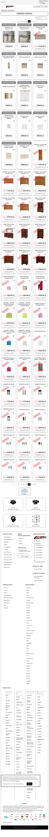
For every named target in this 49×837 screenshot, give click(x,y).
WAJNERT (40, 744)
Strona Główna (7, 537)
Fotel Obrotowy (30, 597)
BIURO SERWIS (9, 725)
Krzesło (28, 613)
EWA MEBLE (8, 764)
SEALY (39, 704)
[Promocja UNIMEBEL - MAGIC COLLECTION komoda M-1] (5, 230)
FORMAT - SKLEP (19, 704)
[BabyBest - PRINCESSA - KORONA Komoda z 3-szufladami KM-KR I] (24, 341)
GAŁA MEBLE (19, 719)
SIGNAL (39, 710)
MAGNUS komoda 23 (40, 459)
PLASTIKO (29, 792)
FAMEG (17, 699)
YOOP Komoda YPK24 (40, 57)
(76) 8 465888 (38, 552)
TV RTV (28, 671)
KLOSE (17, 761)
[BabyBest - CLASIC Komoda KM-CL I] (40, 341)
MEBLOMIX (29, 740)
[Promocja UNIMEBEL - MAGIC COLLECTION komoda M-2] (36, 204)
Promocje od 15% (8, 557)
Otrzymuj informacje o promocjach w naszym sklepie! (24, 551)
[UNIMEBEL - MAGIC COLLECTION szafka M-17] (40, 259)
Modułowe (28, 635)
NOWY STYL (29, 768)
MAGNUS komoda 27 (24, 435)
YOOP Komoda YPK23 (24, 57)
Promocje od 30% (8, 562)
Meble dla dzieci (7, 595)
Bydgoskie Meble (9, 730)
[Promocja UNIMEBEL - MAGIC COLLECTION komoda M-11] (5, 256)
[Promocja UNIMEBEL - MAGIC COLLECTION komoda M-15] (21, 230)
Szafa (27, 660)
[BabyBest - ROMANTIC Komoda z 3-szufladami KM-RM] (9, 367)
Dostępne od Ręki (8, 554)
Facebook (21, 538)
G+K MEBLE (18, 712)
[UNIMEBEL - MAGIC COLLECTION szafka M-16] (24, 259)
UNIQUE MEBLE (41, 739)
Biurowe (5, 587)
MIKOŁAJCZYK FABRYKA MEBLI (30, 743)
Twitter (20, 541)
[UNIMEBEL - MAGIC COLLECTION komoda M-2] (40, 207)
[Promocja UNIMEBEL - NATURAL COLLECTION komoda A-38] (36, 152)
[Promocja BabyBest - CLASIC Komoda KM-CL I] (36, 338)
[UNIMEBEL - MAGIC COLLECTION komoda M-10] (40, 233)
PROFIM (28, 797)
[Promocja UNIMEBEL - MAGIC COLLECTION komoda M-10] (36, 230)
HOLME (17, 744)
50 (18, 21)
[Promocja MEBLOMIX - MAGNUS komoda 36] (5, 388)
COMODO (8, 740)
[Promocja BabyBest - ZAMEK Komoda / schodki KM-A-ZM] (36, 282)
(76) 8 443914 (38, 550)
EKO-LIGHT (8, 758)
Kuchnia (28, 615)
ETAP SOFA (8, 761)
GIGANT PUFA (19, 724)
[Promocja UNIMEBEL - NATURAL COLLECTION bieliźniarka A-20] (36, 178)
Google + (21, 543)
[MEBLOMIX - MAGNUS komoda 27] (24, 442)
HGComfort (18, 741)
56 (34, 21)
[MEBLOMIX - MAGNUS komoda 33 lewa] (9, 418)
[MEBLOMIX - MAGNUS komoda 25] (9, 467)
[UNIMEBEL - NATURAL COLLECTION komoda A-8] (9, 207)
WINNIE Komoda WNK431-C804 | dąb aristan (24, 87)
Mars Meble (29, 695)
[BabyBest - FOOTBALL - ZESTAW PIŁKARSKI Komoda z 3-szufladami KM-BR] (24, 313)
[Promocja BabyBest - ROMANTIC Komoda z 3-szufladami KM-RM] (5, 364)
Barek (27, 590)
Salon (5, 605)
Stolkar (39, 723)
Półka (27, 640)
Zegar (27, 683)
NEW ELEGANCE (30, 766)
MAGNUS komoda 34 (40, 384)
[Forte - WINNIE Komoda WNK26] (9, 95)
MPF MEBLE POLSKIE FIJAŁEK (29, 762)
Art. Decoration (9, 712)
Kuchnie (5, 592)
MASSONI (29, 697)
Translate (43, 3)
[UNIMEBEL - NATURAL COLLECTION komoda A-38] (40, 155)
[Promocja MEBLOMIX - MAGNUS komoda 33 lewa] (5, 415)
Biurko (27, 592)
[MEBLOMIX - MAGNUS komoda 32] (24, 418)
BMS (6, 728)
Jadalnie (6, 590)
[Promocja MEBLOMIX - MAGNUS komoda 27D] (5, 439)
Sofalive (39, 715)
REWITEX (39, 702)
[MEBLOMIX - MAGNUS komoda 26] (40, 442)
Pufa (27, 645)
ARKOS (7, 709)
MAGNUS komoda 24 (24, 459)
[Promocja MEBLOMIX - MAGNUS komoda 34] (36, 388)
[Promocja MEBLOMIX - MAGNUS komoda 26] (36, 439)
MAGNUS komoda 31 (40, 409)
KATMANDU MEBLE (18, 758)
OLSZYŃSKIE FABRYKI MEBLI (30, 772)
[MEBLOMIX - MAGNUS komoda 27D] (9, 442)
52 (23, 21)
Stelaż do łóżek (30, 653)
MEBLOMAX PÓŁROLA (29, 737)
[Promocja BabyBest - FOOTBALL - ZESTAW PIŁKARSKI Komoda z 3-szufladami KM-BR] (21, 310)
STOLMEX (40, 731)
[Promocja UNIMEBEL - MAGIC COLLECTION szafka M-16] (21, 256)
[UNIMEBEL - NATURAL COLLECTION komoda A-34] (24, 181)
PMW (28, 795)
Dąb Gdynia (8, 745)
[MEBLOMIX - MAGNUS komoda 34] (40, 392)
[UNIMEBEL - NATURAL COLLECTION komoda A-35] (9, 181)
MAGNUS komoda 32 (24, 409)
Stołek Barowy (29, 658)
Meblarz (28, 712)
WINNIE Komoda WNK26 (9, 86)
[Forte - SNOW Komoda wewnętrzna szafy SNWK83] (9, 126)
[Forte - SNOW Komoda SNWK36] (40, 95)
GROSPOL (18, 730)
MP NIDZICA (29, 758)
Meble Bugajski (30, 717)
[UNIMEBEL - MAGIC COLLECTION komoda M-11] (9, 259)
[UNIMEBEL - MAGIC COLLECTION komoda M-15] (24, 233)
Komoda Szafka (30, 602)
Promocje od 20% (8, 559)
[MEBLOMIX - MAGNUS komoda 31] (40, 418)
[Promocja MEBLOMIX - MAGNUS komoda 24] (21, 464)
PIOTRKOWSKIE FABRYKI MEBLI (30, 789)
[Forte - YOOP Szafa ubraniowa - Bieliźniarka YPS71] (9, 65)
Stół (27, 655)
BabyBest (7, 715)
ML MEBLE (29, 749)
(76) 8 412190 (38, 555)
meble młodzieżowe (7, 822)
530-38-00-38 (38, 557)
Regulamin (6, 542)
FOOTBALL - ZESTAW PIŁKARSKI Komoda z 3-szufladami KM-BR (24, 304)
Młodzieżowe (7, 600)
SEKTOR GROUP (41, 707)
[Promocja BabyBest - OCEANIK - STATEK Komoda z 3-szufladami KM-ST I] (5, 338)
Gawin (17, 722)
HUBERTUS (18, 747)
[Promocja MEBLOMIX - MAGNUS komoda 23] (36, 464)
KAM (17, 755)
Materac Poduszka (30, 630)
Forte (17, 707)
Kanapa (28, 600)
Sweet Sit (39, 734)
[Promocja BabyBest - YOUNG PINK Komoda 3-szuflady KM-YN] (5, 282)
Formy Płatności (7, 547)
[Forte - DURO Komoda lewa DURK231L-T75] (24, 36)
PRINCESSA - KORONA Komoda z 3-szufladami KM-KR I (24, 332)
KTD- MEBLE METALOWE (18, 773)
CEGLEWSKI (8, 737)
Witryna (28, 678)
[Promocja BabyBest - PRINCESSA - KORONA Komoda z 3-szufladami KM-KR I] (21, 338)
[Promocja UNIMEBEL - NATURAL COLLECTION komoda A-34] (21, 178)
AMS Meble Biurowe (8, 706)
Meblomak (29, 730)
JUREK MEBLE (19, 752)
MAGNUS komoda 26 (40, 435)
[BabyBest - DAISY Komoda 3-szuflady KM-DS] (24, 285)
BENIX (7, 717)
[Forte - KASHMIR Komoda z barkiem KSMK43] (9, 155)
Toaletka (28, 668)
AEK (6, 697)
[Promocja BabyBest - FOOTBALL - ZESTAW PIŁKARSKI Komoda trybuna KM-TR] (5, 310)
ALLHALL (7, 703)
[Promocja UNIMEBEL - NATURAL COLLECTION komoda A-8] (5, 204)
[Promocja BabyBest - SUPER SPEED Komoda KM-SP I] (21, 364)
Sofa (27, 650)
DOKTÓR (7, 750)
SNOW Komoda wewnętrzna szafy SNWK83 (9, 117)
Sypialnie (6, 607)
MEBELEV (29, 707)
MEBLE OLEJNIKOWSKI (30, 727)
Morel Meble (29, 751)
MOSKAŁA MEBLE (29, 755)
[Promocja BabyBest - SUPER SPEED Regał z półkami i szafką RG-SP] (36, 364)
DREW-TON (8, 753)
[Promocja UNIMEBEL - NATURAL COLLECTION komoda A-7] (21, 204)
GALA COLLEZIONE (19, 716)
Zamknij (29, 783)
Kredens (28, 610)
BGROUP (7, 723)
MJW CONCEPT (30, 746)
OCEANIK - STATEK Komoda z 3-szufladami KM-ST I (9, 332)
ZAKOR (39, 752)
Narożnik (28, 638)
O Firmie (6, 549)
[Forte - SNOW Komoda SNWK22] (40, 126)
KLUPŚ (17, 764)
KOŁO (17, 769)
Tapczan (28, 666)
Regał (27, 648)
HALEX (17, 732)
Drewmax (7, 756)
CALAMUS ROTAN (8, 734)
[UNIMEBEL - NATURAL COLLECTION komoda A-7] (24, 207)
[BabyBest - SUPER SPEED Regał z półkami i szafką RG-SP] (40, 367)
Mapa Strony (7, 567)
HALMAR (18, 735)
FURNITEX (18, 710)
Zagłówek (28, 681)
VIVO (39, 742)
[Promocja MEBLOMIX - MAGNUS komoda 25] (5, 464)
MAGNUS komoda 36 (8, 384)
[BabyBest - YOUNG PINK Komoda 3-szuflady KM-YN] (9, 285)
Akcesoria (28, 587)
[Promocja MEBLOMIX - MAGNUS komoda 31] (36, 415)
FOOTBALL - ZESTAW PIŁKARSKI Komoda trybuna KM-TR (8, 304)
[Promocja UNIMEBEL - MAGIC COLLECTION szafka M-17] (36, 256)
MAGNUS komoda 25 (8, 459)
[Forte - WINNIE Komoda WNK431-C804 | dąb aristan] (24, 95)
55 (32, 21)
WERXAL (39, 750)
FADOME (18, 696)
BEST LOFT (8, 720)
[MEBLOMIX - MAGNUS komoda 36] (9, 392)
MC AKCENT (29, 704)
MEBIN (28, 709)
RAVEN (39, 696)
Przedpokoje (7, 602)
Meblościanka (29, 633)
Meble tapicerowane (8, 597)
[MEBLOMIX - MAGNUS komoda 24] (24, 467)
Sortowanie (41, 16)
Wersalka (28, 673)
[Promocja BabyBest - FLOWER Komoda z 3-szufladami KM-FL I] (36, 310)
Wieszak (28, 676)
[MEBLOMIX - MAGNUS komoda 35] (24, 392)
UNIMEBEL (40, 736)
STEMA (39, 720)
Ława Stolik (29, 620)
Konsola (28, 605)
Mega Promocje (7, 564)
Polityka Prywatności (8, 539)
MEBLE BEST (29, 715)
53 (26, 21)
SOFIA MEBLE (40, 718)
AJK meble (8, 700)
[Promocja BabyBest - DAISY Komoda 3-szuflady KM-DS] (21, 282)
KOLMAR (18, 767)
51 (21, 21)
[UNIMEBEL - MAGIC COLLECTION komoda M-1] (9, 233)
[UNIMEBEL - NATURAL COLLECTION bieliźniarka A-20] (40, 181)
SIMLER (39, 712)
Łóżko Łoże (29, 625)
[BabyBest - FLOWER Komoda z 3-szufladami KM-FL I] (40, 313)
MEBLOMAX (29, 733)
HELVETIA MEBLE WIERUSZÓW (19, 738)
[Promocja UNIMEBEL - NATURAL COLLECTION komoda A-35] (5, 178)
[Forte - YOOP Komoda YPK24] (40, 65)
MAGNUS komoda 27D (9, 435)
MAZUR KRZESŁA (29, 701)
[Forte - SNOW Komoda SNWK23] (24, 126)
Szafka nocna (29, 663)
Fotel (27, 595)
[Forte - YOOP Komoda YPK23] (24, 65)
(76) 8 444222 (38, 547)
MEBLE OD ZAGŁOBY (29, 724)
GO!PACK (18, 727)
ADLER (7, 695)
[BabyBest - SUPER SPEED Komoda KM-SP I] (24, 367)
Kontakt (5, 544)
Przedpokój (29, 643)
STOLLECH (40, 726)
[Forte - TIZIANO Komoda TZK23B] (40, 36)
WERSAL (39, 747)
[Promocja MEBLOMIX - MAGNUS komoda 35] (21, 388)
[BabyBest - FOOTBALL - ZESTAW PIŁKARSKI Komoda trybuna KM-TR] (9, 313)
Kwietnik (28, 618)
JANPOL (18, 749)
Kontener (28, 607)
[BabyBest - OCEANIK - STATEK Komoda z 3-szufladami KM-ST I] (9, 341)
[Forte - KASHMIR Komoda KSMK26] (24, 155)
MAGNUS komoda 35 (24, 384)
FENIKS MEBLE (19, 702)
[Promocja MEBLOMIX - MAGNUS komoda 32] (21, 415)
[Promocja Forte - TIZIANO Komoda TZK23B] (36, 33)
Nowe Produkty (7, 552)
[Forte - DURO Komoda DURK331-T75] (9, 36)
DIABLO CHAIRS (9, 748)
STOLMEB (40, 728)
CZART (7, 742)
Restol (39, 699)
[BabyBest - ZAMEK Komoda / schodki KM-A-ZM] (40, 285)
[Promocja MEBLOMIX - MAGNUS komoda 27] (21, 439)
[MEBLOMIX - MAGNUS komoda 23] (40, 467)
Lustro (27, 628)
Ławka (27, 623)
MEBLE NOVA (29, 720)
